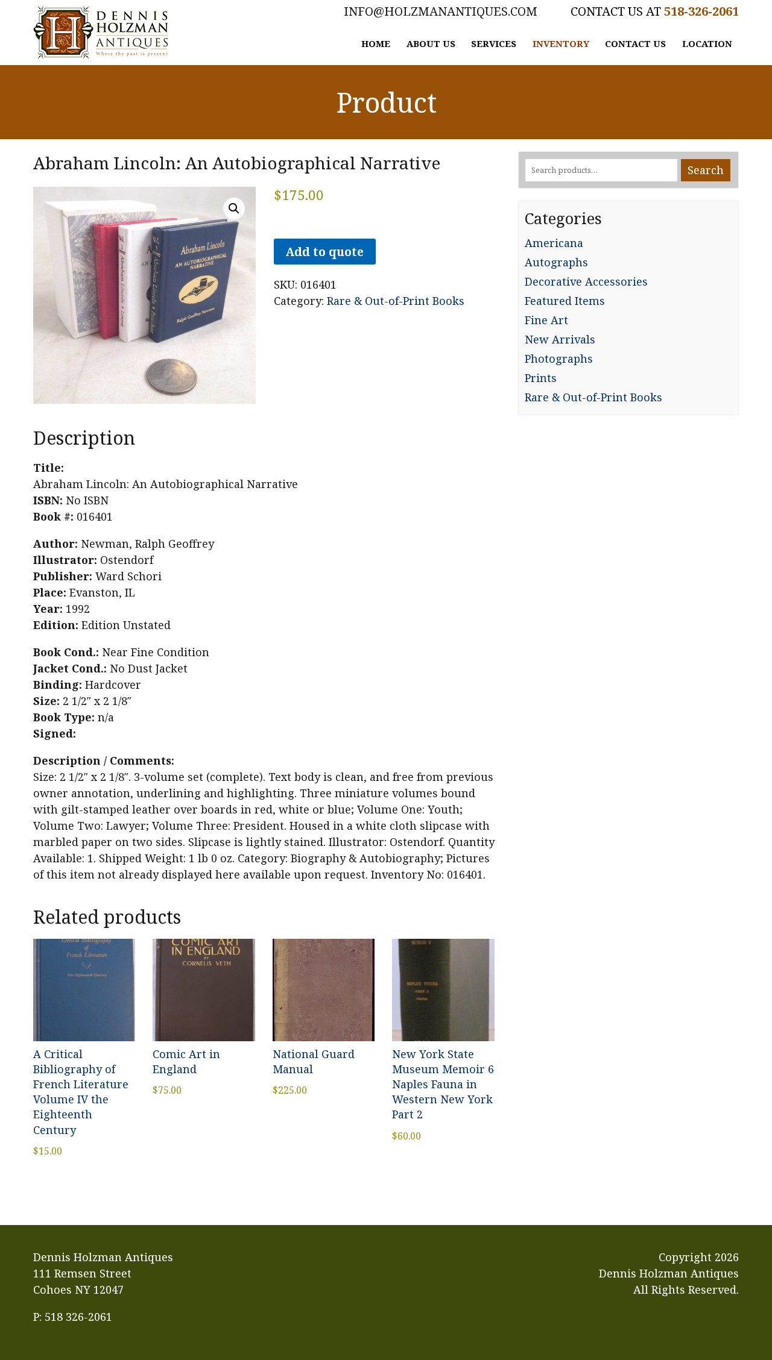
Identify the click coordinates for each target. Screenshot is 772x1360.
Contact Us (635, 43)
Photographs (559, 358)
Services (493, 43)
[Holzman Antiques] (100, 32)
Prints (541, 378)
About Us (431, 43)
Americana (554, 243)
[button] (234, 208)
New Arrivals (560, 339)
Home (375, 43)
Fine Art (546, 320)
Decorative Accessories (586, 281)
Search (706, 170)
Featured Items (565, 300)
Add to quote (324, 251)
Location (707, 43)
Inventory (561, 43)
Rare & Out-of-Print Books (395, 300)
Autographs (556, 262)
